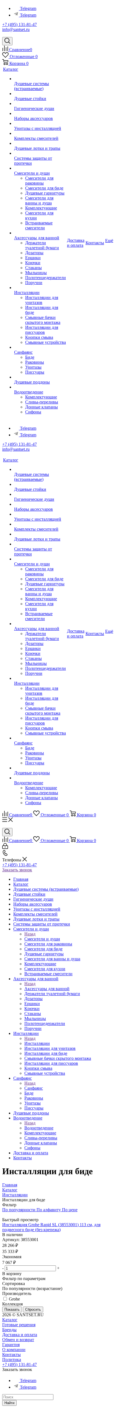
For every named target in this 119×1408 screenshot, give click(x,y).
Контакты (11, 1354)
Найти (9, 1403)
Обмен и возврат (18, 1339)
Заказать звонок (17, 869)
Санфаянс (33, 1088)
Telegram (28, 8)
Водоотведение (38, 1128)
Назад (29, 934)
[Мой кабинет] (5, 847)
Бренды (9, 1329)
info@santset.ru (16, 29)
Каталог (9, 1319)
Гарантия (11, 1344)
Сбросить (33, 1309)
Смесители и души (42, 939)
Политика (11, 1359)
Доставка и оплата (19, 1334)
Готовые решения (18, 1324)
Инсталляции (37, 1043)
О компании (13, 1349)
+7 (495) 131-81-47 (19, 24)
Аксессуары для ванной (46, 988)
